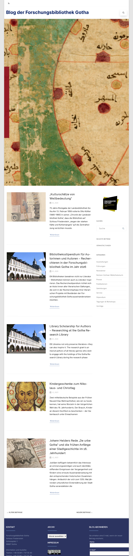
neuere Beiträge (84, 512)
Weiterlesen (54, 235)
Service (99, 293)
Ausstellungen (102, 262)
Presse (99, 279)
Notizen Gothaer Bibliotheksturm (109, 275)
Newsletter (100, 271)
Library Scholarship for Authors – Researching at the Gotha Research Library (70, 330)
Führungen (100, 266)
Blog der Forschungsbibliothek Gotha (47, 12)
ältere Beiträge (14, 512)
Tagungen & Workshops (105, 302)
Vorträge (99, 306)
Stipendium (100, 297)
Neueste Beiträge (103, 239)
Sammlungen (101, 288)
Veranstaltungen (103, 245)
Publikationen (101, 284)
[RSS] (8, 3)
